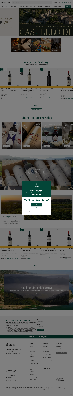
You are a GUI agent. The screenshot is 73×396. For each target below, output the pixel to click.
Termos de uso (46, 211)
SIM (36, 204)
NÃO (36, 207)
